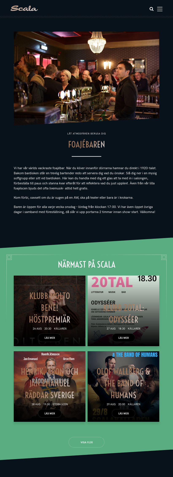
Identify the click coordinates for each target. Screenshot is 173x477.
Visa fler (87, 442)
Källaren (60, 328)
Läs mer (50, 337)
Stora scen (60, 404)
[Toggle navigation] (159, 9)
